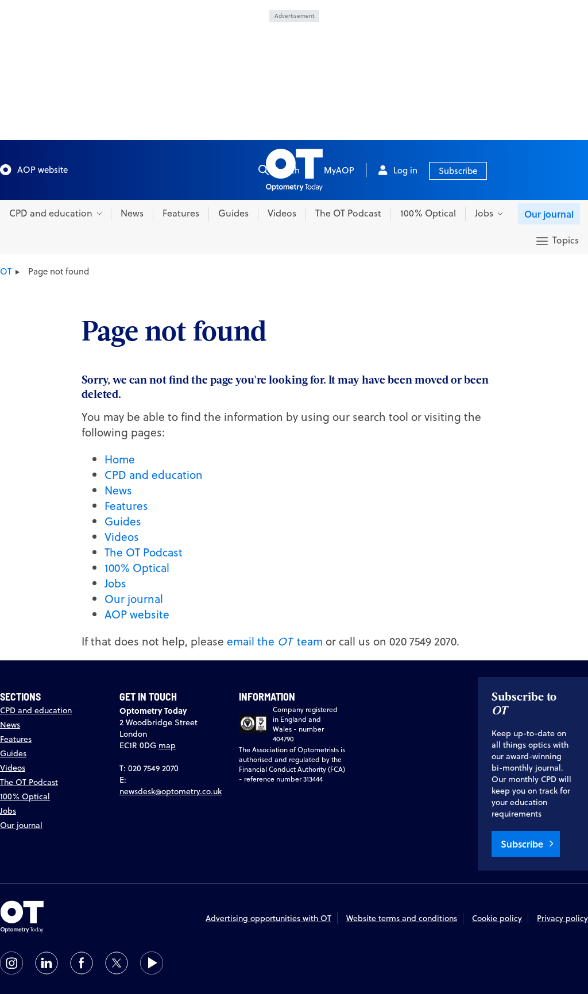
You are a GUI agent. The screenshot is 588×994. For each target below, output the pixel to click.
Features (181, 213)
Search (286, 170)
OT (5, 271)
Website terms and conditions (401, 918)
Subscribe (458, 171)
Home (120, 459)
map (167, 745)
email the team (275, 641)
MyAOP (339, 170)
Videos (282, 213)
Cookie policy (497, 918)
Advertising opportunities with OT (268, 918)
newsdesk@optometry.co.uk (170, 791)
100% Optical (428, 213)
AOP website (42, 170)
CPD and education (154, 474)
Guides (233, 213)
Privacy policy (562, 918)
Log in (405, 170)
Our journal (549, 214)
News (132, 213)
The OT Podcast (348, 213)
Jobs (115, 583)
